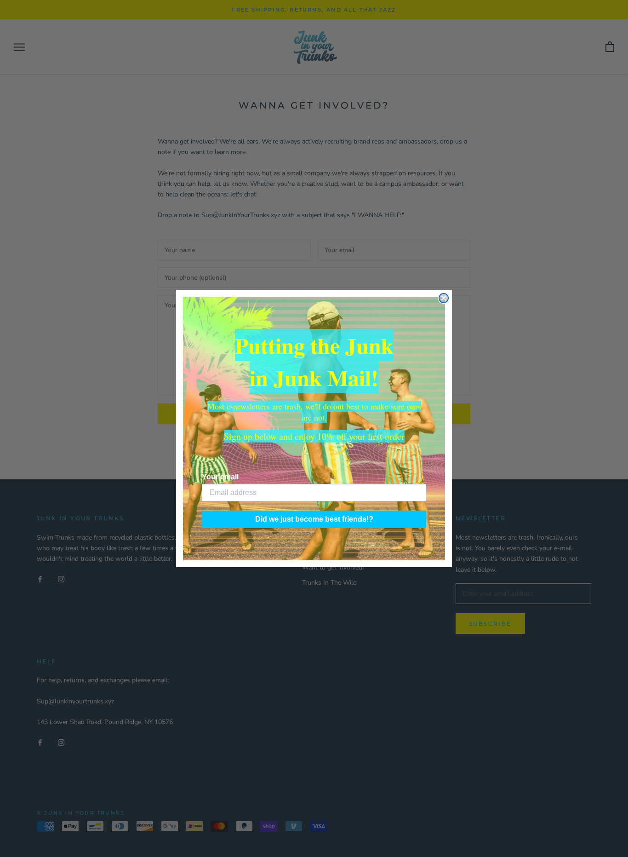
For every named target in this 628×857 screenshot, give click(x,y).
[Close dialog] (443, 298)
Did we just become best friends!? (314, 519)
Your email (220, 477)
